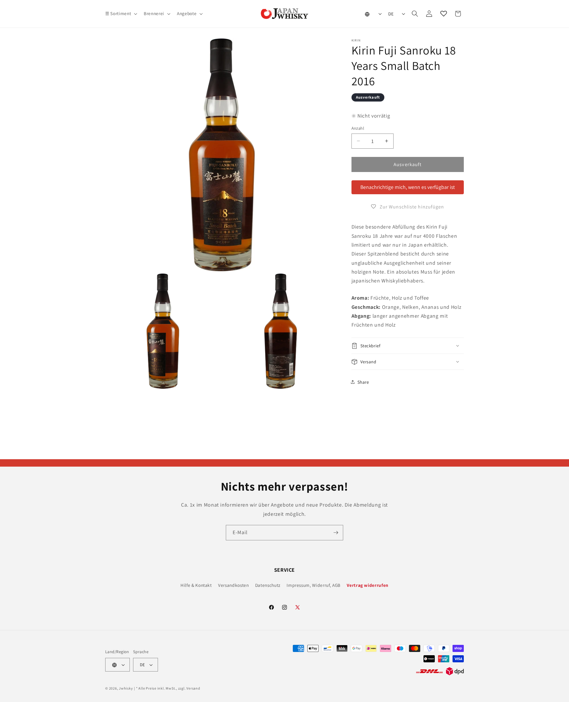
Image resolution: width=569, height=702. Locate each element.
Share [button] (363, 382)
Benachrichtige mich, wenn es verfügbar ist (407, 187)
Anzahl (358, 128)
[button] (120, 13)
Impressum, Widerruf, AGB (314, 585)
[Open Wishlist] (444, 14)
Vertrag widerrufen (368, 585)
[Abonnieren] (336, 532)
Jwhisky (126, 688)
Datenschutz (267, 585)
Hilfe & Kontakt (196, 585)
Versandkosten (233, 585)
